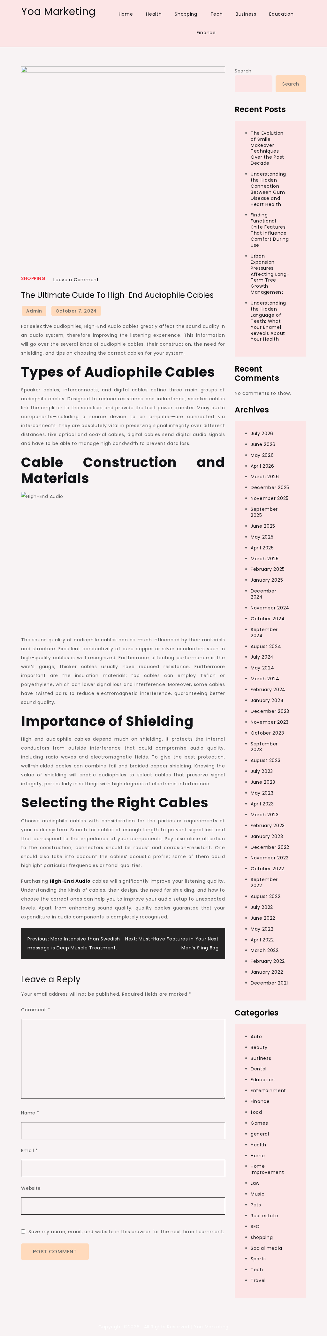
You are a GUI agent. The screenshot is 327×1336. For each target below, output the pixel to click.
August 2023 (266, 760)
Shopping (186, 14)
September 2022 (264, 882)
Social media (266, 1248)
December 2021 (269, 983)
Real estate (264, 1215)
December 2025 (270, 487)
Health (154, 14)
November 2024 (270, 608)
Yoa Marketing (58, 11)
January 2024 (267, 700)
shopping (33, 278)
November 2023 (270, 722)
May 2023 (262, 793)
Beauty (259, 1047)
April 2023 (262, 804)
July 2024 (262, 657)
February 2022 (268, 961)
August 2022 (266, 896)
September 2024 (264, 632)
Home (126, 14)
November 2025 (270, 498)
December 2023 (270, 711)
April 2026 (262, 466)
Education (281, 14)
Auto (256, 1036)
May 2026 (262, 455)
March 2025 (265, 558)
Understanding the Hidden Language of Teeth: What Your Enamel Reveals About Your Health (268, 321)
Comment (35, 1010)
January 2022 (267, 972)
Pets (256, 1205)
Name (30, 1113)
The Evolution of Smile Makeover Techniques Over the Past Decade (267, 148)
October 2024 (268, 618)
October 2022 (267, 868)
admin (34, 311)
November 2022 (270, 858)
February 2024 (268, 689)
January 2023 (267, 836)
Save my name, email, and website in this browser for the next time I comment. (126, 1231)
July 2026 (262, 433)
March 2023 (265, 814)
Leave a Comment (76, 279)
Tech (216, 14)
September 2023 (264, 747)
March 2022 (265, 950)
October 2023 (267, 733)
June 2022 (263, 918)
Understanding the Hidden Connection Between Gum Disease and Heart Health (268, 189)
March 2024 (265, 679)
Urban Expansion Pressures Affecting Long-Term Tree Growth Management (270, 274)
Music (258, 1194)
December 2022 (270, 847)
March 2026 (265, 476)
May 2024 (262, 668)
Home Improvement (267, 1169)
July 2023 (262, 771)
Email (29, 1150)
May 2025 (262, 537)
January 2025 (267, 580)
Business (246, 14)
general (260, 1134)
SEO (255, 1226)
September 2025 (264, 512)
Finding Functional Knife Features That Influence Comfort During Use (270, 230)
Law (255, 1183)
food (256, 1112)
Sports (258, 1259)
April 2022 (262, 940)
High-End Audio (70, 881)
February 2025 (268, 569)
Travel (258, 1280)
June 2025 (263, 526)
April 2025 (262, 548)
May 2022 (262, 929)
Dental (259, 1069)
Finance (206, 32)
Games (259, 1123)
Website (31, 1188)
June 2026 (263, 444)
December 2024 (264, 594)
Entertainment (268, 1090)
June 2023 (263, 782)
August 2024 (266, 646)
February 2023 (268, 825)
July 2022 (262, 907)
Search (243, 71)
